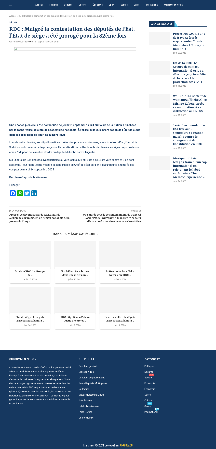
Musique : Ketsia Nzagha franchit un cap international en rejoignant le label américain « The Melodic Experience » (190, 167)
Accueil (13, 16)
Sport (111, 5)
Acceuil (39, 5)
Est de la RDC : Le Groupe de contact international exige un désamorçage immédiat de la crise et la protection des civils (190, 72)
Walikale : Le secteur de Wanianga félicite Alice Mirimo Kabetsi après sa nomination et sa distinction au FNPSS (190, 103)
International (152, 5)
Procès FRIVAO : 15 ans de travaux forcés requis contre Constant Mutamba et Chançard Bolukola (189, 41)
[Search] (205, 5)
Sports (148, 395)
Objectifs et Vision (173, 5)
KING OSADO (126, 445)
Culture (124, 5)
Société (83, 5)
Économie (98, 5)
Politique (53, 5)
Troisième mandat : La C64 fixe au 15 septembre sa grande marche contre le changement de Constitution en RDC (189, 134)
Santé (137, 5)
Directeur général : (88, 366)
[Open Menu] (10, 4)
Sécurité (68, 5)
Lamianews (26, 41)
